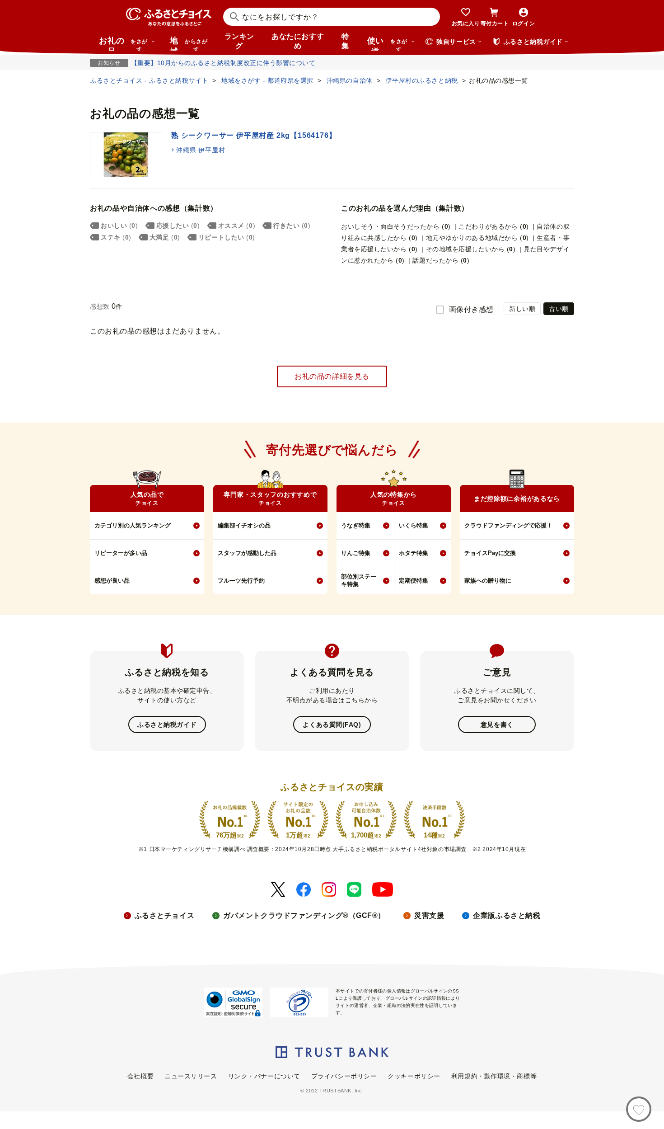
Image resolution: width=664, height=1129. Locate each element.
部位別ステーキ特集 (358, 580)
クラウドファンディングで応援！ (508, 525)
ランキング (239, 41)
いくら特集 (413, 525)
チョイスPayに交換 (490, 553)
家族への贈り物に (487, 580)
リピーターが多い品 (120, 553)
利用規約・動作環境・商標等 (494, 1076)
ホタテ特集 (413, 553)
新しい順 (522, 308)
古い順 (559, 308)
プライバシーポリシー (344, 1076)
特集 (345, 41)
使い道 (387, 43)
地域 (188, 43)
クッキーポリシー (414, 1076)
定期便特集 (413, 580)
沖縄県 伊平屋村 (200, 150)
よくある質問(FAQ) (332, 724)
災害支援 (429, 915)
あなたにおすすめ (297, 41)
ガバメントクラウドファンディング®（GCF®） (304, 915)
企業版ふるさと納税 (506, 915)
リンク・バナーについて (264, 1076)
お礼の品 (123, 43)
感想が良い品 (112, 580)
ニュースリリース (190, 1076)
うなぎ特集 (355, 525)
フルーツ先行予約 (241, 580)
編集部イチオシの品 (244, 525)
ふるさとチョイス (164, 915)
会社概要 (140, 1076)
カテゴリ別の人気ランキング (132, 525)
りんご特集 (355, 553)
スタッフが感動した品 (247, 553)
